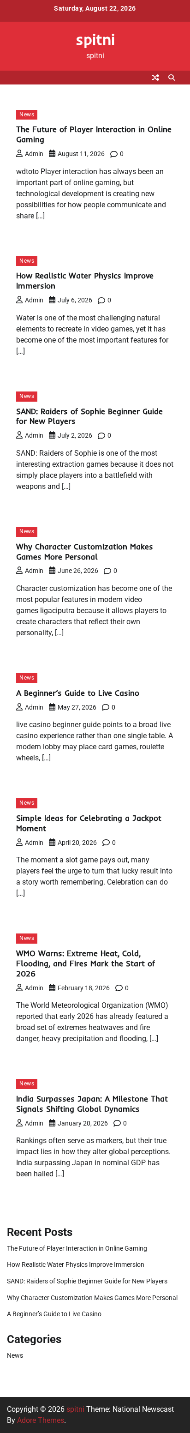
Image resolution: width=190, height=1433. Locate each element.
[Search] (171, 77)
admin (34, 153)
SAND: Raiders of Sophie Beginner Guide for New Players (87, 1281)
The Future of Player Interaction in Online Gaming (77, 1248)
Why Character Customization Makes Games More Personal (84, 551)
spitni (95, 39)
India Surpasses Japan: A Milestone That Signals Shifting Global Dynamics (92, 1104)
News (26, 114)
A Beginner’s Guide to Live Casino (77, 693)
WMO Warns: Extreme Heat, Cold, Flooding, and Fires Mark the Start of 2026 (85, 963)
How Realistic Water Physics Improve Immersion (75, 1264)
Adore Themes (40, 1420)
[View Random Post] (155, 77)
